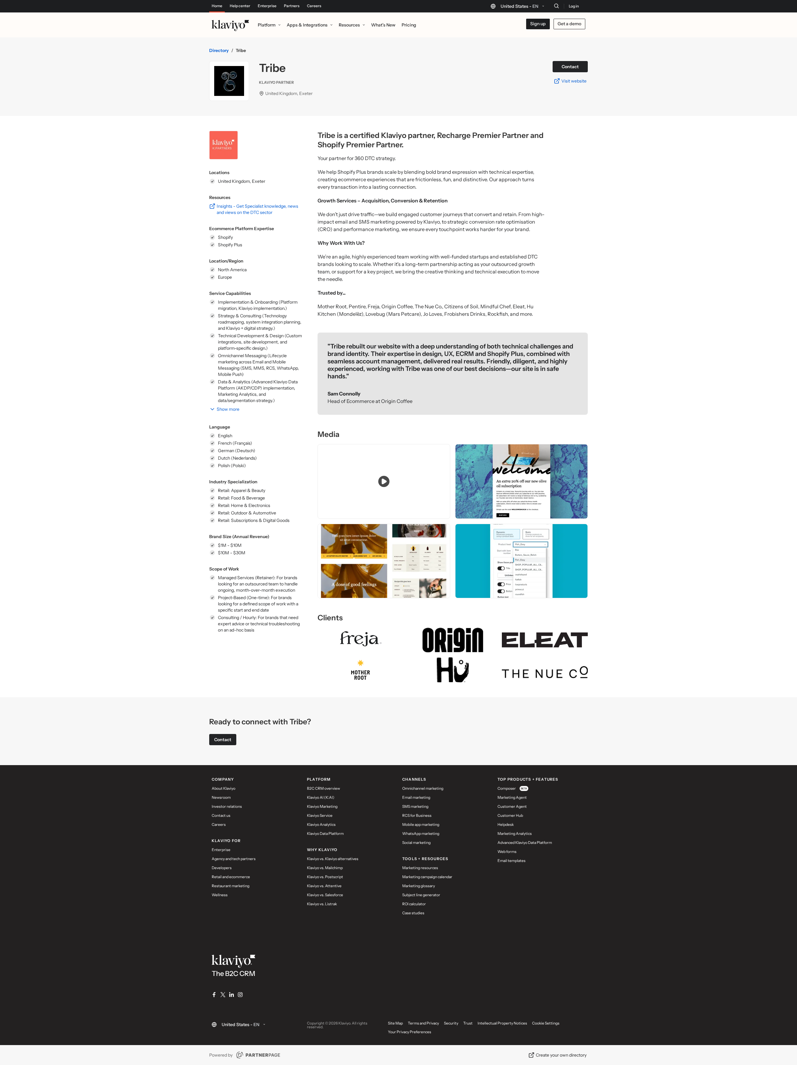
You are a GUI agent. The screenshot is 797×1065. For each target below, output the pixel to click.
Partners (291, 6)
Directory (219, 50)
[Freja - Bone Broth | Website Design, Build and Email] (384, 481)
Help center (240, 6)
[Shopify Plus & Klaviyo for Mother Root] (384, 561)
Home (217, 6)
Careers (314, 6)
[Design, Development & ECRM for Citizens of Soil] (521, 481)
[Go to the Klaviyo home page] (230, 25)
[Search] (556, 5)
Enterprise (267, 6)
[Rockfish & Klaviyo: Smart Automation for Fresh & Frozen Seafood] (521, 561)
